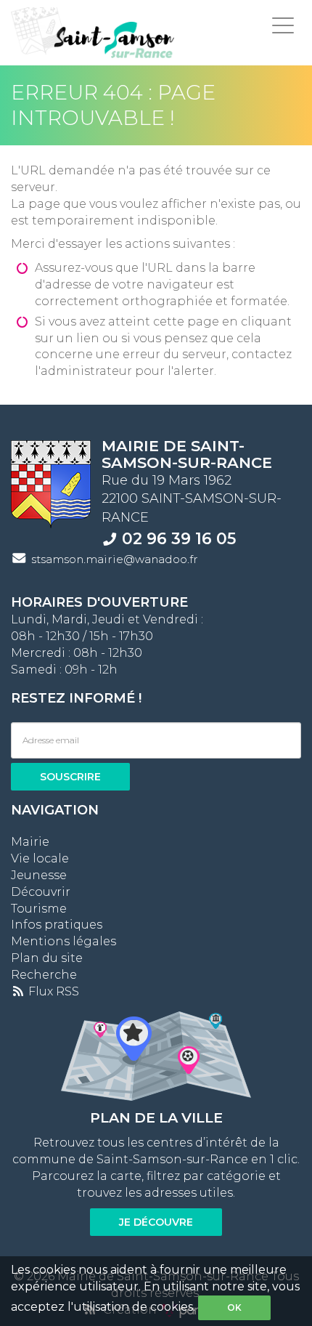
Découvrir (40, 892)
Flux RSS (52, 991)
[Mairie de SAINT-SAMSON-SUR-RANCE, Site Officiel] (92, 32)
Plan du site (47, 958)
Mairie (30, 842)
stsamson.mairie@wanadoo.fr (114, 559)
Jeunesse (39, 875)
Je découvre (156, 1222)
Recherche (44, 975)
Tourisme (39, 908)
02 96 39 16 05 (179, 538)
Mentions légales (63, 941)
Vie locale (40, 858)
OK (234, 1307)
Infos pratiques (56, 924)
